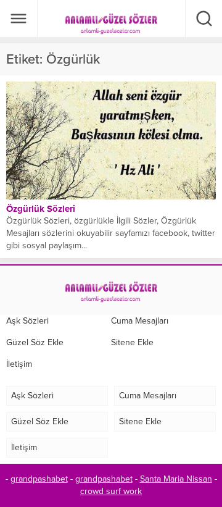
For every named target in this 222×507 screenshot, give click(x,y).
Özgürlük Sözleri (40, 208)
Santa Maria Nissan (176, 479)
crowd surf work (111, 491)
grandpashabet (39, 479)
